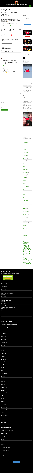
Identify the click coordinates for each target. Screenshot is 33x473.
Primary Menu (32, 6)
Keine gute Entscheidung (4, 291)
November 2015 (25, 169)
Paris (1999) (2, 439)
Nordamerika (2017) (25, 259)
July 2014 (24, 194)
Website (2, 102)
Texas (27, 262)
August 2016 (25, 158)
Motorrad (25, 249)
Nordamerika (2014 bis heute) (5, 9)
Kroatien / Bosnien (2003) (4, 433)
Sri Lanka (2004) (3, 444)
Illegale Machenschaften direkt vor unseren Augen (8, 307)
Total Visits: (3, 283)
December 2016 (25, 152)
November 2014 (25, 188)
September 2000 (25, 223)
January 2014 (3, 384)
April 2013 (24, 205)
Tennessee (24, 262)
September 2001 (25, 222)
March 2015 (2, 367)
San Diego (27, 260)
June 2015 (24, 177)
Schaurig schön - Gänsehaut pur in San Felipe (7, 309)
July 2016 (24, 160)
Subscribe (28, 36)
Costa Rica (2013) (25, 240)
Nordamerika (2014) (9, 43)
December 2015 (3, 353)
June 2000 (24, 225)
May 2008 (2, 398)
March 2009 (24, 209)
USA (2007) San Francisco (4, 450)
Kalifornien (25, 246)
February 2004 (25, 217)
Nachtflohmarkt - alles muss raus (6, 48)
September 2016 (3, 342)
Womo (25, 265)
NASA (27, 249)
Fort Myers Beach (29, 245)
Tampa (30, 261)
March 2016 (2, 350)
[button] (28, 38)
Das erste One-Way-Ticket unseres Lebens (7, 51)
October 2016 (25, 155)
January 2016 (25, 166)
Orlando (24, 260)
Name (2, 95)
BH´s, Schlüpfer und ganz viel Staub (6, 300)
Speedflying (3, 442)
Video (24, 263)
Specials (2, 441)
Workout (27, 265)
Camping (24, 239)
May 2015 (24, 178)
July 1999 (24, 228)
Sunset (28, 261)
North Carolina (30, 259)
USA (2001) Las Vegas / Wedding (5, 447)
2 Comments (12, 17)
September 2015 (25, 172)
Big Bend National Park (26, 237)
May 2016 (24, 163)
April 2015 (24, 180)
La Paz (24, 247)
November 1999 (3, 412)
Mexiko (28, 248)
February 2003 (25, 219)
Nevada (29, 249)
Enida (8, 17)
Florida (25, 245)
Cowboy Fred (25, 241)
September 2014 (25, 191)
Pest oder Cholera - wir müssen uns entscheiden (7, 302)
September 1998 (3, 415)
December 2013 (25, 200)
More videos (25, 142)
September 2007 (25, 214)
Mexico (24, 248)
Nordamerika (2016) (26, 258)
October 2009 (25, 208)
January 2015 (3, 370)
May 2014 (24, 197)
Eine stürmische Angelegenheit (5, 298)
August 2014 (25, 192)
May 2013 (24, 203)
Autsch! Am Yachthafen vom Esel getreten (7, 293)
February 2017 (25, 149)
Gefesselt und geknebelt (4, 305)
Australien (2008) (3, 422)
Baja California (26, 235)
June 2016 (24, 161)
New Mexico (24, 250)
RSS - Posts (2, 455)
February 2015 (25, 183)
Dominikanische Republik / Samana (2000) (6, 430)
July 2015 (24, 175)
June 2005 (2, 401)
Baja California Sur (26, 236)
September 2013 (3, 387)
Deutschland (24, 243)
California (28, 238)
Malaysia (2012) (3, 436)
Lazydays (29, 247)
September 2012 (25, 206)
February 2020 (25, 147)
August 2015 (25, 174)
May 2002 (24, 220)
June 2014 (2, 381)
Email (2, 98)
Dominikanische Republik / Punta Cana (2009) (7, 428)
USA (29, 262)
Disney (27, 243)
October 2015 (3, 356)
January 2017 (3, 336)
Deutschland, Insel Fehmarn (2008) (6, 427)
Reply (4, 65)
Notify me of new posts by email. (7, 107)
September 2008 (25, 211)
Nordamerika (4, 43)
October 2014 (25, 189)
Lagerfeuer (29, 246)
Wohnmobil (28, 263)
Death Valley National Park (26, 242)
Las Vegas (26, 247)
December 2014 (25, 186)
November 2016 (3, 339)
